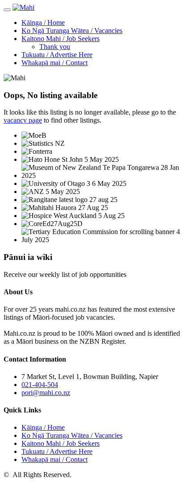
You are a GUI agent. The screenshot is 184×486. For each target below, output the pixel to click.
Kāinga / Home (43, 22)
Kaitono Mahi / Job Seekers (60, 38)
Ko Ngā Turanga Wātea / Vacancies (71, 30)
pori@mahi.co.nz (45, 392)
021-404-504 (39, 384)
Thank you (54, 46)
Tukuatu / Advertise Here (56, 54)
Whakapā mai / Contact (54, 62)
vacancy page (23, 120)
